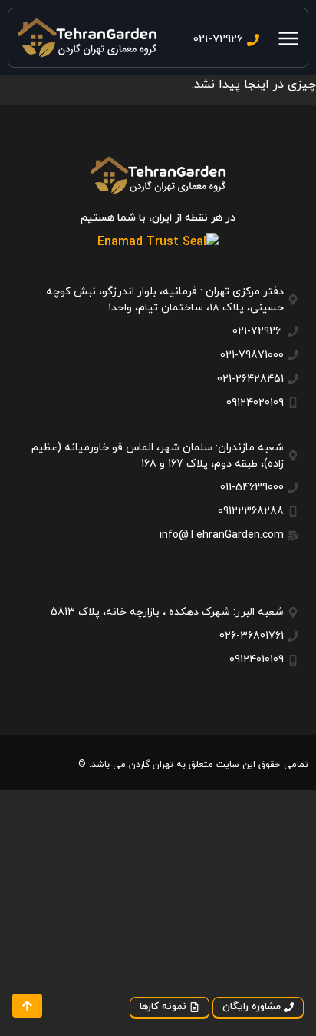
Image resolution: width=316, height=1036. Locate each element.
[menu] (288, 38)
